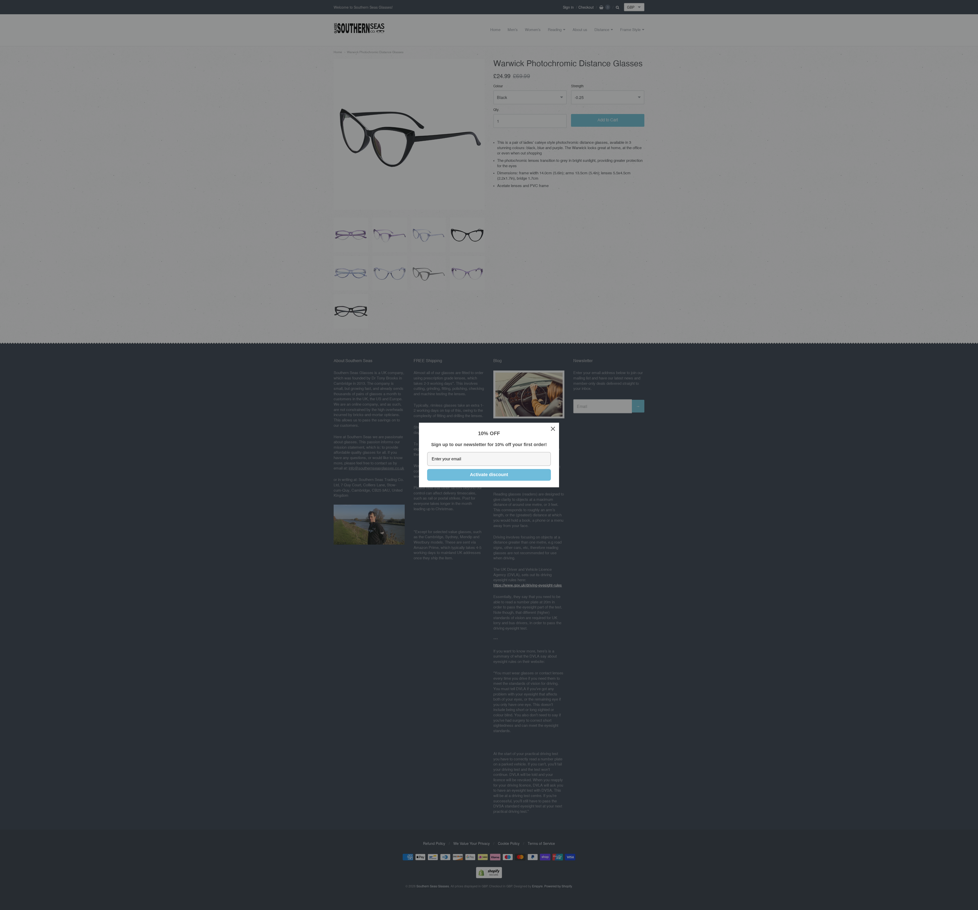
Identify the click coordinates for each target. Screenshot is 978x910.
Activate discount (489, 474)
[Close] (553, 429)
